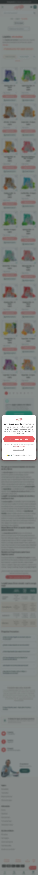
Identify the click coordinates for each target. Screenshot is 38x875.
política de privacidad (19, 446)
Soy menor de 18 (18, 450)
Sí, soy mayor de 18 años (19, 439)
